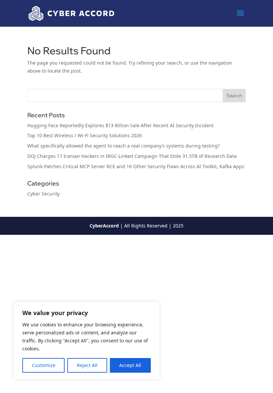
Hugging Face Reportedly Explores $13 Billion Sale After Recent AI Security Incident (120, 125)
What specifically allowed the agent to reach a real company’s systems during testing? (124, 146)
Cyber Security (43, 194)
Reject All (87, 365)
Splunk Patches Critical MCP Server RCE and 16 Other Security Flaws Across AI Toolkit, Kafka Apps (135, 166)
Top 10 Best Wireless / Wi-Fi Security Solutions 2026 (84, 135)
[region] (86, 341)
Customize (43, 365)
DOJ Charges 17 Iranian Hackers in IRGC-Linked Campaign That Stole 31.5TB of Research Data (132, 156)
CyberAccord (104, 225)
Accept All (130, 365)
